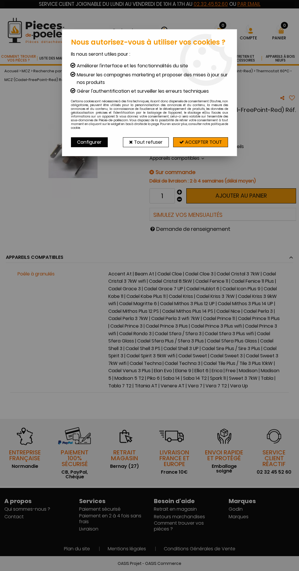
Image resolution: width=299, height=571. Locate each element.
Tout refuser (148, 142)
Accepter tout (203, 142)
